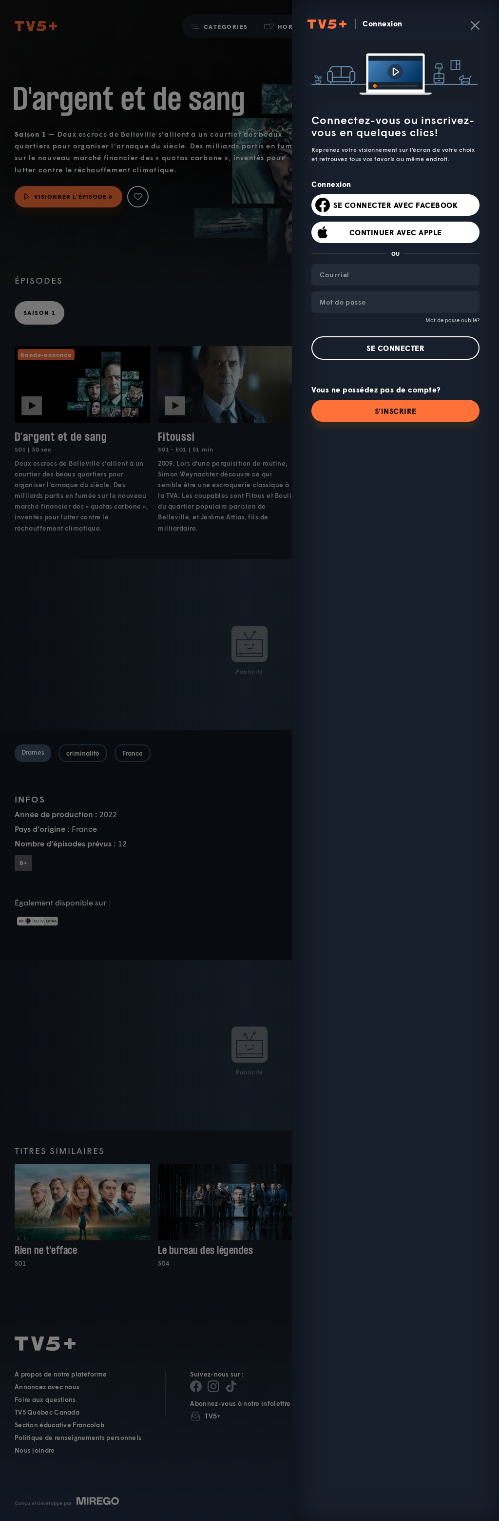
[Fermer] (475, 25)
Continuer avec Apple (395, 232)
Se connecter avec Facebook (395, 205)
